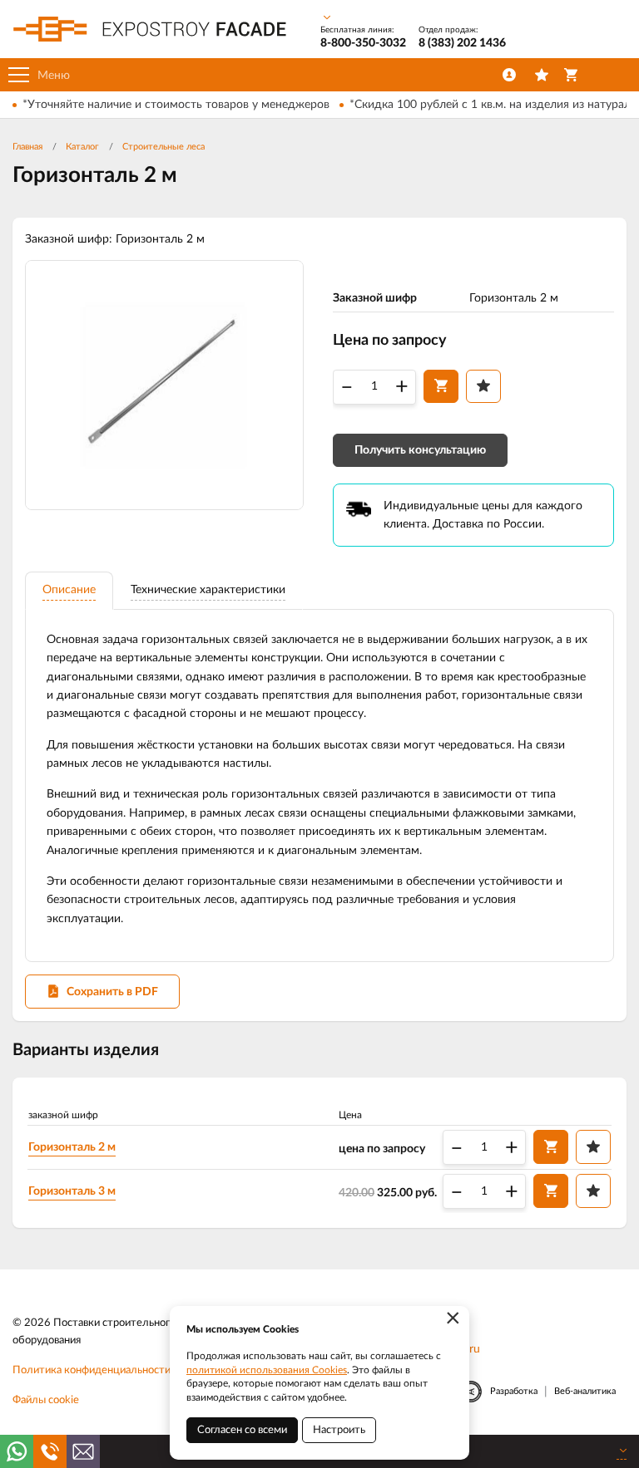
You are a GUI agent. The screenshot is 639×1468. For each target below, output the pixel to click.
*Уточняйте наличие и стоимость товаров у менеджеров (175, 104)
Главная (27, 146)
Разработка (513, 1391)
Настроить (339, 1430)
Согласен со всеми (242, 1430)
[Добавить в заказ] (441, 386)
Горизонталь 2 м (72, 1147)
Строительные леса (163, 146)
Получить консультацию (420, 450)
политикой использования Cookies (266, 1370)
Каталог (82, 146)
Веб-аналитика (585, 1391)
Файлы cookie (45, 1400)
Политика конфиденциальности (91, 1370)
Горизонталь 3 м (72, 1191)
